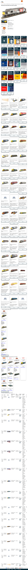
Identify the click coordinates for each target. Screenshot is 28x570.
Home (12, 569)
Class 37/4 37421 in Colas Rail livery (22, 174)
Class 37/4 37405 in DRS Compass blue (22, 104)
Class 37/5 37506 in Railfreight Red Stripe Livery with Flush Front (5, 175)
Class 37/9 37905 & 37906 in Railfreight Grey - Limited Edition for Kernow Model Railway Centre (23, 218)
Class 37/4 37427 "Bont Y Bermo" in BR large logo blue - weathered (14, 175)
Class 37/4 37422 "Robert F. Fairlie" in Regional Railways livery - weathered (5, 119)
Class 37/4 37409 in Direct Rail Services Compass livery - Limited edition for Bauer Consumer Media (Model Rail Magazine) (23, 132)
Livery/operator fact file (4, 45)
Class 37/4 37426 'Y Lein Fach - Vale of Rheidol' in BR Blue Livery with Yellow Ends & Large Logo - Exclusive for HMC (14, 146)
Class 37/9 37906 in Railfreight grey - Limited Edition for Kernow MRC (14, 233)
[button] (11, 309)
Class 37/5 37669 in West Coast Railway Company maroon (14, 274)
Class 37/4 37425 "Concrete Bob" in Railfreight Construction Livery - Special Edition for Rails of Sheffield (23, 304)
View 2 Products (3, 43)
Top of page (8, 569)
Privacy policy (19, 569)
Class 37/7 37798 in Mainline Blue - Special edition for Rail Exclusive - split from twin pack (5, 203)
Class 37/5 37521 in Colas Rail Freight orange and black (22, 260)
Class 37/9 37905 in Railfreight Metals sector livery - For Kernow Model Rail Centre (5, 233)
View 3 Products (16, 44)
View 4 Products (10, 66)
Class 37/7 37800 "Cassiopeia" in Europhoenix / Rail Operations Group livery (23, 246)
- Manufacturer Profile (10, 24)
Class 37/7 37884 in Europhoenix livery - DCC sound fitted (13, 261)
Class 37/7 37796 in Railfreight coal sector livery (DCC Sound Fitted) (23, 233)
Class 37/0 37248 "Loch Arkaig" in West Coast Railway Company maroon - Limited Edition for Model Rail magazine (23, 289)
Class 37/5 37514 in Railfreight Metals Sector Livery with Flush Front (23, 161)
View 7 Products (10, 43)
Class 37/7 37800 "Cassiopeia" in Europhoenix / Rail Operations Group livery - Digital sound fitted (5, 261)
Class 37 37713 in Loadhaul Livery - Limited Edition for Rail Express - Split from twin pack (5, 218)
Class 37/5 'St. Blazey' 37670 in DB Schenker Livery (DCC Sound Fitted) (5, 303)
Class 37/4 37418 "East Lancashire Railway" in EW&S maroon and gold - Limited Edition (14, 131)
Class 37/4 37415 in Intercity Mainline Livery (14, 160)
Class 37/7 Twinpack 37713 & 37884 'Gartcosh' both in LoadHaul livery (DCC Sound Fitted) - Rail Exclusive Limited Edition (14, 204)
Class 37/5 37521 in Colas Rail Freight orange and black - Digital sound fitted (5, 275)
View (5, 108)
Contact (15, 569)
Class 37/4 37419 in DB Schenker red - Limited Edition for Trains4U (23, 119)
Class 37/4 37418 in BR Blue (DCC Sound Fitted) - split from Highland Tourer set (5, 105)
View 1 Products (23, 55)
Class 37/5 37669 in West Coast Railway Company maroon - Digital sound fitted (23, 275)
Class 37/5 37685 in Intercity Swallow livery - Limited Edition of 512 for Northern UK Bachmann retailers (5, 246)
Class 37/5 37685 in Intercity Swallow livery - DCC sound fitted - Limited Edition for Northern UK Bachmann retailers (13, 247)
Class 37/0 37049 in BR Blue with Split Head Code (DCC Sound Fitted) (13, 304)
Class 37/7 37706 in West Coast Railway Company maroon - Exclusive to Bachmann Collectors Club (14, 188)
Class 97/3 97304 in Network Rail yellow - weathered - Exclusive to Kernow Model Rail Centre (14, 289)
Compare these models (5, 355)
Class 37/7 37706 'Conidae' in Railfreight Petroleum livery (5, 187)
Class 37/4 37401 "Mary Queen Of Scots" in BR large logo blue (14, 118)
